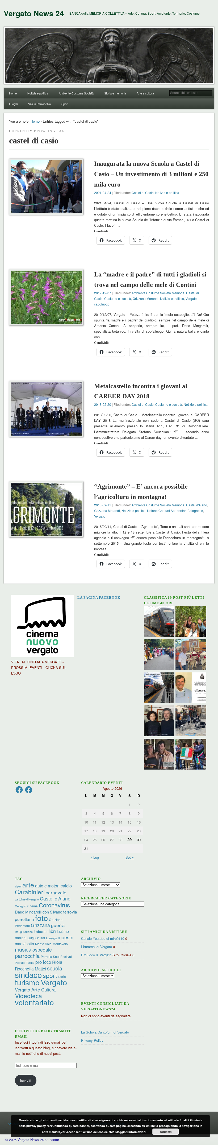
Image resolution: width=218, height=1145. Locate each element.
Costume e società (117, 298)
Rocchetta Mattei (30, 969)
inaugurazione (24, 932)
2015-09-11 (102, 505)
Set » (129, 857)
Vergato (99, 516)
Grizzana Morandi (145, 298)
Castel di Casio (143, 192)
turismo (27, 982)
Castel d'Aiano (196, 505)
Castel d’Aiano (55, 898)
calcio (66, 885)
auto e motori (47, 885)
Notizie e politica (37, 93)
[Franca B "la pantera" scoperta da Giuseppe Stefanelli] (159, 755)
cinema (32, 906)
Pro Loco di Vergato (96, 954)
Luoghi (13, 104)
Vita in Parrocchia (39, 104)
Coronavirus (54, 904)
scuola (54, 968)
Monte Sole (43, 943)
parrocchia (27, 956)
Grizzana (40, 924)
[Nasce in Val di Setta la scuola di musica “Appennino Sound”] (190, 721)
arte (28, 884)
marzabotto (24, 943)
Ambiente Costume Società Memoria (158, 293)
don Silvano (52, 912)
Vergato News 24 (34, 13)
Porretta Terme (24, 963)
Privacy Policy (92, 1040)
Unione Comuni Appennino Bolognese (175, 510)
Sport (64, 104)
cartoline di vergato (27, 899)
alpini (18, 886)
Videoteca (28, 995)
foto (41, 917)
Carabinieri (30, 891)
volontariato (34, 1002)
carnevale (56, 892)
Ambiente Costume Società (76, 93)
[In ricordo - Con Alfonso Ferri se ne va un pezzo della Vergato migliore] (190, 688)
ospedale (42, 949)
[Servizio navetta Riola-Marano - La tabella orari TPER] (159, 622)
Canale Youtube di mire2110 (102, 938)
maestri (65, 937)
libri (52, 931)
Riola (57, 962)
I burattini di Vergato (96, 946)
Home (13, 93)
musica (23, 949)
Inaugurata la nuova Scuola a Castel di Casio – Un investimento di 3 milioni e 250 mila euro (151, 174)
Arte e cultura (145, 93)
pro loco (43, 962)
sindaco (28, 974)
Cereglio (20, 906)
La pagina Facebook (98, 598)
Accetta (166, 1131)
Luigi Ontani (36, 938)
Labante (41, 931)
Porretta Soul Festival (56, 956)
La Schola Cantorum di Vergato (105, 1032)
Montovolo (60, 943)
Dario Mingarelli (28, 912)
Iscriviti (25, 1080)
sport (50, 975)
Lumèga (51, 938)
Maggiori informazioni (130, 1132)
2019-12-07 (102, 293)
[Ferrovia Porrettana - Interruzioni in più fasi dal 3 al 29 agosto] (159, 688)
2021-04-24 (102, 192)
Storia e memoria (115, 93)
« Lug (94, 857)
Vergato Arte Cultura (35, 989)
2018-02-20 (102, 404)
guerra (58, 925)
